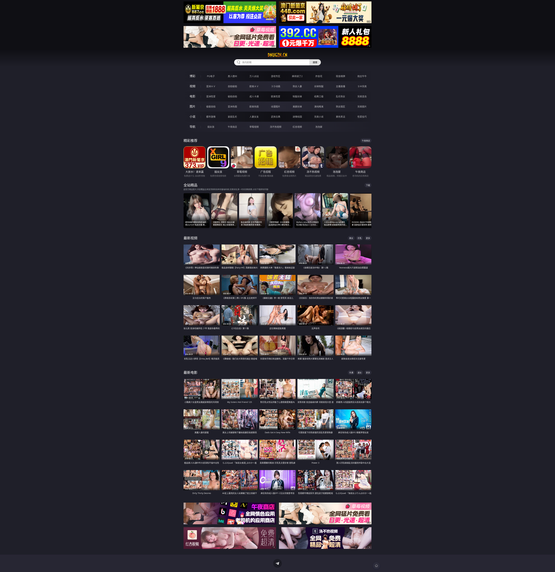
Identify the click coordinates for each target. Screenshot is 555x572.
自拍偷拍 (232, 86)
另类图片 (362, 106)
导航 (192, 127)
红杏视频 (297, 126)
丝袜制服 (318, 86)
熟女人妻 (297, 86)
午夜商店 (232, 126)
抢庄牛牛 (362, 76)
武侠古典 (275, 116)
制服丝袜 (297, 96)
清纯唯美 (318, 106)
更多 (368, 238)
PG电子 (211, 76)
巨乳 (360, 238)
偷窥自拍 (210, 106)
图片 (192, 106)
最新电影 (190, 372)
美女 (351, 238)
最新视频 (190, 238)
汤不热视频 (275, 126)
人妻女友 (254, 116)
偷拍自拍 (232, 96)
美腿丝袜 (297, 106)
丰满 (351, 372)
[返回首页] (376, 565)
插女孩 (210, 126)
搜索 (315, 62)
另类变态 (362, 96)
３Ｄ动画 (275, 86)
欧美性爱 (275, 96)
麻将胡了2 (297, 76)
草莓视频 (254, 126)
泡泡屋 (318, 126)
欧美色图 (254, 106)
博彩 (192, 76)
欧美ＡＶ (254, 86)
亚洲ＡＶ (210, 86)
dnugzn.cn (277, 55)
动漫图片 (275, 106)
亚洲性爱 (210, 96)
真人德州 (232, 76)
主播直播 (340, 86)
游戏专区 (275, 76)
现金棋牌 (340, 76)
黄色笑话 (340, 116)
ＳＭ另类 (362, 86)
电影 (192, 96)
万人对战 (254, 76)
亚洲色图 (232, 106)
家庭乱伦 (232, 116)
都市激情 (210, 116)
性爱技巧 (362, 116)
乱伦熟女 (340, 96)
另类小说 (318, 116)
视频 (192, 86)
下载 (368, 185)
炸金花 (318, 76)
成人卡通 (254, 96)
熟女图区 (340, 106)
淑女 (360, 372)
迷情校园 (297, 116)
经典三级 (318, 96)
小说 (192, 117)
